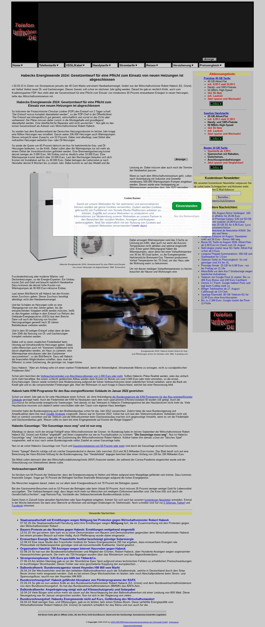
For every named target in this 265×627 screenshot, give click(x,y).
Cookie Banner (132, 198)
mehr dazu (139, 225)
